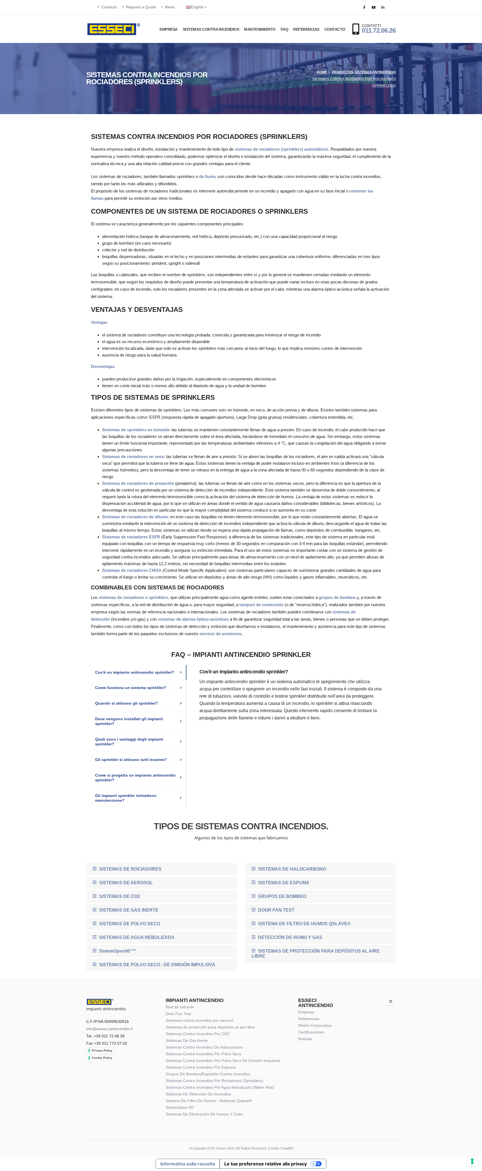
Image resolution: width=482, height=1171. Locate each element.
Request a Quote (140, 7)
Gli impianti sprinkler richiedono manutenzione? (125, 798)
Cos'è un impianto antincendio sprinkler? (134, 672)
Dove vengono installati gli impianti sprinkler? (129, 721)
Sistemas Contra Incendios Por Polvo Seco (203, 1054)
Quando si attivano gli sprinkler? (126, 703)
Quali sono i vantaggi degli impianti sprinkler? (129, 741)
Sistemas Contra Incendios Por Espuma (201, 1067)
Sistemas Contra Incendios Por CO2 (198, 1034)
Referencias (306, 29)
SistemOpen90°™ (117, 951)
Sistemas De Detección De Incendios (198, 1094)
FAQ (284, 29)
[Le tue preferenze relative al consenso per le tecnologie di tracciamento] (472, 1161)
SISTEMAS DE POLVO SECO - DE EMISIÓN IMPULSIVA (156, 964)
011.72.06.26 (379, 30)
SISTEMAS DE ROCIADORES (130, 869)
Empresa (169, 29)
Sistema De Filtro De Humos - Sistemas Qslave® (209, 1101)
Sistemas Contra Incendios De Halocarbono (204, 1047)
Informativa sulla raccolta (187, 1164)
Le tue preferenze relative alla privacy (265, 1164)
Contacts (108, 7)
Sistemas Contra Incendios (211, 29)
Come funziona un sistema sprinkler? (130, 687)
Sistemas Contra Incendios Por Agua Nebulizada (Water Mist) (220, 1087)
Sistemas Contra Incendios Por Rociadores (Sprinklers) (214, 1081)
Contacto (334, 29)
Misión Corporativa (314, 1025)
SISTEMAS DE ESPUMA (283, 882)
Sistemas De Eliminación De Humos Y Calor (204, 1114)
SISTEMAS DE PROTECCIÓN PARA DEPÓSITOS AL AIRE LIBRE (316, 953)
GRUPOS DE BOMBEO (281, 896)
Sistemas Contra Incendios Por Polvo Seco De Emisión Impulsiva (223, 1061)
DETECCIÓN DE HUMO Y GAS (289, 937)
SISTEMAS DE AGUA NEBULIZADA (136, 937)
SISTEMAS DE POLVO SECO (129, 923)
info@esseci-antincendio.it (109, 1029)
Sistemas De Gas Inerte (187, 1041)
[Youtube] (373, 7)
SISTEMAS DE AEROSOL (125, 882)
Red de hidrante (180, 1007)
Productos (342, 72)
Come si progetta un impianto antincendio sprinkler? (135, 777)
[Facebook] (364, 7)
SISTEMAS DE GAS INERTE (128, 910)
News (169, 7)
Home (322, 72)
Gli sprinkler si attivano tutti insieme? (131, 759)
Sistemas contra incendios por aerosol (199, 1020)
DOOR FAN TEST (276, 910)
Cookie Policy (102, 1058)
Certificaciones (311, 1032)
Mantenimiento (260, 29)
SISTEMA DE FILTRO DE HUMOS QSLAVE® (304, 923)
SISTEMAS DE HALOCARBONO (291, 869)
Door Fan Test (178, 1014)
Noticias (305, 1039)
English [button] (198, 7)
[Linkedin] (383, 7)
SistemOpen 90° (180, 1107)
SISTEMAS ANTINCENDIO (375, 72)
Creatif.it (287, 1148)
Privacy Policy (102, 1050)
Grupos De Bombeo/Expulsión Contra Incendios (208, 1074)
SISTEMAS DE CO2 (119, 896)
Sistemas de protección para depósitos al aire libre (210, 1027)
